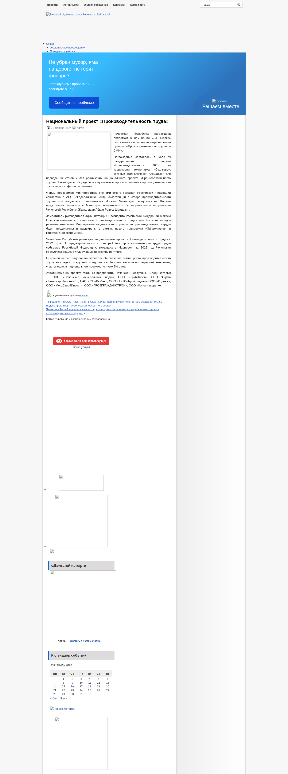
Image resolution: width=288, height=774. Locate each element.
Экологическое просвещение (67, 47)
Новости (52, 4)
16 (72, 686)
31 (81, 694)
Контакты (119, 4)
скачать (75, 640)
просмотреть (92, 640)
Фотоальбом (71, 4)
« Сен (53, 698)
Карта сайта (137, 4)
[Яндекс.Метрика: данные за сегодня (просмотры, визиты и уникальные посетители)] (62, 709)
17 (81, 686)
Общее (50, 43)
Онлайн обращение (96, 4)
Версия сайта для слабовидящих (84, 341)
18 (89, 686)
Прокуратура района (62, 51)
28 (54, 694)
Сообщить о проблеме (74, 103)
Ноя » (63, 698)
